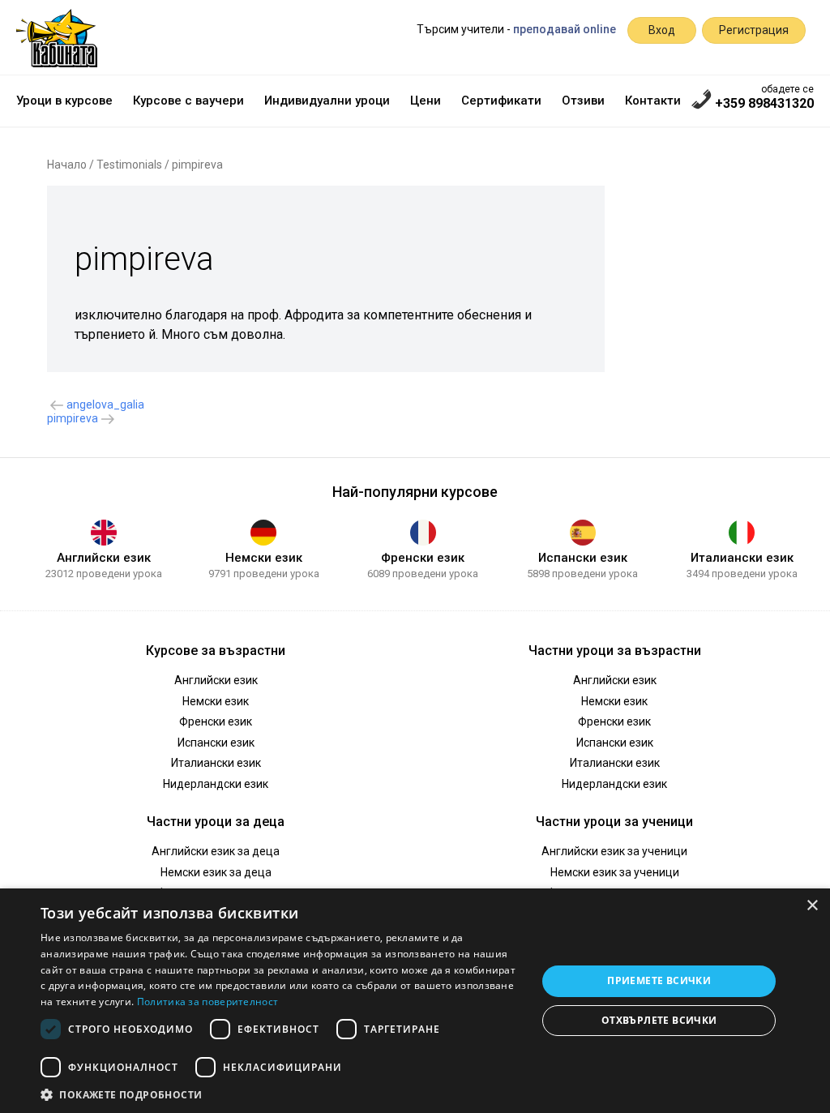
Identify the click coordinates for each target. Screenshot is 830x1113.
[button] (281, 1093)
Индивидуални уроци (327, 100)
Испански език (582, 557)
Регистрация (754, 30)
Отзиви (583, 100)
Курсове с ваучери (188, 100)
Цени (425, 100)
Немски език (263, 557)
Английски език (104, 557)
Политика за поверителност (208, 1001)
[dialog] (415, 1000)
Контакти (653, 100)
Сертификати (501, 100)
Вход (661, 30)
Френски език (422, 557)
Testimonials (129, 164)
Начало (67, 164)
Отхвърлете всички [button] (659, 1020)
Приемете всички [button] (659, 980)
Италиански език (742, 557)
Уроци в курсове (64, 100)
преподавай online (564, 29)
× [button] (812, 906)
